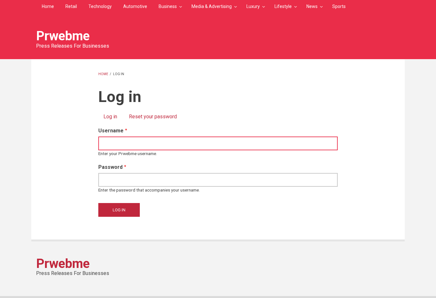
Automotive (135, 6)
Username (111, 131)
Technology (100, 6)
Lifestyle (283, 6)
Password (110, 167)
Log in (112, 117)
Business (168, 6)
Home (48, 6)
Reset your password (153, 117)
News (312, 6)
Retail (71, 6)
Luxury (253, 6)
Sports (339, 6)
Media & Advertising (212, 6)
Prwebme (63, 35)
